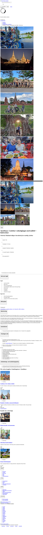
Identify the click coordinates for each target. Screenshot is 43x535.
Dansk (4, 509)
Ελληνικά (4, 511)
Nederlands (4, 516)
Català (4, 507)
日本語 (4, 517)
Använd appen (2, 20)
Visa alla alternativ (3, 408)
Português (4, 518)
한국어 (4, 514)
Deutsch (4, 510)
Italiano (4, 515)
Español (4, 512)
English (4, 506)
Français (4, 513)
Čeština (4, 508)
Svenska (4, 521)
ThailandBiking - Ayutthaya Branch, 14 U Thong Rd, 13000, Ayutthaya (12, 309)
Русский (4, 520)
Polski (4, 519)
